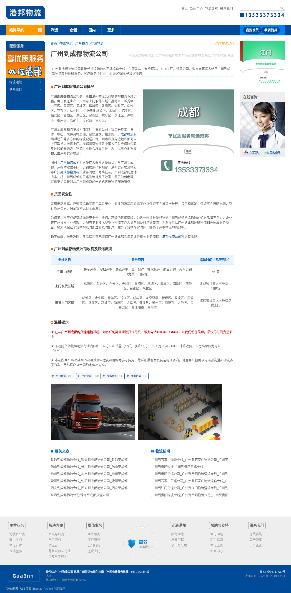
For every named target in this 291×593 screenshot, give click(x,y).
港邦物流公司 (171, 236)
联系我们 (226, 8)
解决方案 (56, 525)
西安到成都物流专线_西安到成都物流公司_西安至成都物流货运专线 (99, 488)
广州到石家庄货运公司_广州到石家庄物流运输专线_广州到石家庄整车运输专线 (207, 481)
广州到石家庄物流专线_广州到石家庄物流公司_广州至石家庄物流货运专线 (204, 460)
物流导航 (211, 8)
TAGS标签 (12, 588)
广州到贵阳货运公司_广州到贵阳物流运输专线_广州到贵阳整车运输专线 (202, 474)
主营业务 (17, 525)
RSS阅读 (25, 588)
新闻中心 (196, 8)
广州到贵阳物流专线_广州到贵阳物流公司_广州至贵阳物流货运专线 (199, 495)
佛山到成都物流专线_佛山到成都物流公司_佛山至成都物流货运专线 (99, 467)
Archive (48, 588)
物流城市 (59, 588)
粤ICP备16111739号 (272, 571)
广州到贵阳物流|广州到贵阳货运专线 (177, 467)
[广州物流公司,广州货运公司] (25, 12)
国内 (92, 30)
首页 (184, 8)
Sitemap (37, 588)
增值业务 (95, 525)
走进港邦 (178, 525)
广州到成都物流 (65, 172)
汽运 (54, 30)
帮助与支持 (220, 525)
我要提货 (270, 30)
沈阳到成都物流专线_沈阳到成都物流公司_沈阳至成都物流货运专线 (99, 481)
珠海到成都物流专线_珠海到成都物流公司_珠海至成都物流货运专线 (99, 460)
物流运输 (15, 82)
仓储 (73, 30)
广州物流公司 (224, 43)
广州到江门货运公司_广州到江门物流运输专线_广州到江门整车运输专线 (202, 488)
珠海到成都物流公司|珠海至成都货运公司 (80, 495)
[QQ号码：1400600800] (251, 152)
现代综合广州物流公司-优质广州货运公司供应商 (75, 571)
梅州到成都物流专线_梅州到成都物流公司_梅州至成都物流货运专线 (99, 474)
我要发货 (252, 30)
